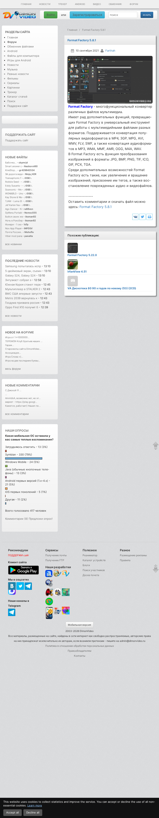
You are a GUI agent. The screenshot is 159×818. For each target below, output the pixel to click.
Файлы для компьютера (23, 55)
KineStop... (11, 170)
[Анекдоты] (66, 595)
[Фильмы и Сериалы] (49, 618)
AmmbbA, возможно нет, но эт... (23, 398)
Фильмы (12, 78)
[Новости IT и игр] (57, 613)
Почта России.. (13, 232)
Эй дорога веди (14, 174)
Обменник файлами (20, 46)
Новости (44, 4)
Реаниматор (90, 555)
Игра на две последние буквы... (22, 360)
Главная (26, 4)
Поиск (11, 101)
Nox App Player (13, 228)
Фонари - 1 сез (13, 224)
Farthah (110, 50)
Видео (97, 4)
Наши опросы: (17, 430)
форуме (27, 332)
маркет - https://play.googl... (21, 401)
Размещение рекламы (133, 555)
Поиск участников (94, 570)
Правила (125, 560)
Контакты (79, 655)
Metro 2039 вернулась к (21, 298)
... (6, 394)
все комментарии (17, 413)
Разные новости (18, 74)
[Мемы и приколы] (57, 573)
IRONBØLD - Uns (14, 193)
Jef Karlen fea (12, 205)
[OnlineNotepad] (49, 573)
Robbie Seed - (13, 181)
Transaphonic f (13, 178)
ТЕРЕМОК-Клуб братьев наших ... (23, 341)
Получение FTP (54, 560)
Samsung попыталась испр (23, 266)
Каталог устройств (94, 560)
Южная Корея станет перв (23, 284)
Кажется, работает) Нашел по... (23, 405)
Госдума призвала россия (22, 302)
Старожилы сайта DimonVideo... (23, 348)
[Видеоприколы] (57, 595)
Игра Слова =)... (14, 356)
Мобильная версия (79, 624)
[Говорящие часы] (49, 592)
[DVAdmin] (49, 611)
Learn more (34, 805)
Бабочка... (10, 162)
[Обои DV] (66, 613)
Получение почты (56, 555)
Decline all (32, 812)
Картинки (13, 87)
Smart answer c (13, 166)
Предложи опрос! (41, 518)
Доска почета (91, 575)
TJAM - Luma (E (13, 201)
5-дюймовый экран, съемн (23, 271)
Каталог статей (17, 96)
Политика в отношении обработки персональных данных (79, 645)
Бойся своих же (14, 216)
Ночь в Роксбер (14, 220)
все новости (13, 315)
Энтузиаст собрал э (18, 280)
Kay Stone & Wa (13, 197)
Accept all (12, 812)
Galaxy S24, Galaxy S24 (20, 275)
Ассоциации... (13, 352)
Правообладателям (79, 650)
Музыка (12, 69)
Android (80, 4)
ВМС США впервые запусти (23, 293)
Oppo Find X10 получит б (21, 307)
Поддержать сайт (20, 134)
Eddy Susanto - (13, 185)
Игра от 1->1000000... (17, 337)
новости (32, 260)
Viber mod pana (13, 236)
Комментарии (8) (16, 518)
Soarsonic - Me (13, 189)
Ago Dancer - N (13, 209)
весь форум (13, 368)
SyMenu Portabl (13, 212)
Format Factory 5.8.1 (96, 207)
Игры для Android (19, 60)
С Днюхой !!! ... (13, 390)
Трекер (62, 4)
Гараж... (9, 345)
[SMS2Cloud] (49, 583)
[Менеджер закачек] (49, 601)
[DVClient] (66, 573)
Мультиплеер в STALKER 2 (22, 289)
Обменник (115, 4)
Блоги (86, 565)
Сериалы (13, 83)
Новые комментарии (22, 385)
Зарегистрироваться (87, 15)
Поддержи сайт (17, 105)
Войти (51, 15)
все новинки (13, 244)
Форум (134, 4)
